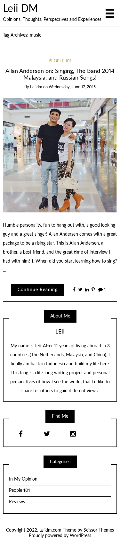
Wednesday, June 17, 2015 (72, 87)
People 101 (60, 61)
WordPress (80, 536)
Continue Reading (38, 290)
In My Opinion (23, 479)
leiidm (36, 87)
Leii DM (20, 9)
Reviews (17, 502)
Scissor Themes (99, 530)
